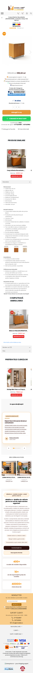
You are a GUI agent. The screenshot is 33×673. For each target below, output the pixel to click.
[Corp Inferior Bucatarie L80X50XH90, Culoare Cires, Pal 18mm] (16, 50)
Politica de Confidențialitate (19, 608)
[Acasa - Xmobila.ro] (16, 8)
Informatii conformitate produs (12, 342)
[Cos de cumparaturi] (27, 13)
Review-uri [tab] (7, 347)
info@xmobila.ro (17, 623)
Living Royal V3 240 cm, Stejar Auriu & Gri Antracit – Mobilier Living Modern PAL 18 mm (9, 477)
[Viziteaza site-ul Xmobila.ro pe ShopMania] (9, 668)
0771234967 (17, 618)
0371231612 (17, 620)
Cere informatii (24, 129)
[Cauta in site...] (31, 13)
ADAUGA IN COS (16, 176)
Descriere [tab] (6, 182)
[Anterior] (9, 448)
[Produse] (2, 14)
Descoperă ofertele (16, 552)
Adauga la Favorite (9, 129)
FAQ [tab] (4, 351)
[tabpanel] (16, 50)
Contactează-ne (16, 548)
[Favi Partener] (22, 668)
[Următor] (24, 448)
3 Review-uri (20, 28)
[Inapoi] (1, 17)
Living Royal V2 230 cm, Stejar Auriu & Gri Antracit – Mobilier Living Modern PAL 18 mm (24, 477)
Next (30, 52)
